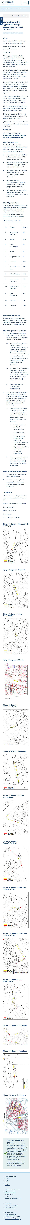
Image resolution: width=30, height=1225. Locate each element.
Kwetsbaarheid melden (12, 1198)
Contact (7, 1178)
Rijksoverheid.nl (9, 1215)
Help (6, 1183)
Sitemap (7, 1196)
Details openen (1, 21)
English (7, 1180)
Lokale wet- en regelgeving (7, 8)
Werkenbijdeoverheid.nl (12, 1219)
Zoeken (7, 1185)
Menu (25, 3)
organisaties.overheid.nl (13, 1159)
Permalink (14, 15)
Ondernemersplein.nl (11, 1217)
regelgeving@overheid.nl (14, 1165)
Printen (23, 15)
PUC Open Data (9, 1207)
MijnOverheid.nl (10, 1212)
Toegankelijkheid (10, 1194)
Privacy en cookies (10, 1192)
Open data (8, 1203)
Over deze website (10, 1176)
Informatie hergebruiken (12, 1190)
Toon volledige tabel (10, 221)
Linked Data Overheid (11, 1205)
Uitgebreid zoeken (20, 8)
